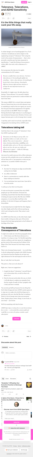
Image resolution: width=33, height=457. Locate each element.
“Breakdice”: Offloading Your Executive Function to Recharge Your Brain (11, 385)
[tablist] (8, 347)
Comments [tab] (5, 347)
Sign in (29, 2)
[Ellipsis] (31, 361)
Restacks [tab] (11, 347)
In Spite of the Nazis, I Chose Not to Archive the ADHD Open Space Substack (12, 400)
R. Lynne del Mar (9, 361)
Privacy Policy (16, 434)
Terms (19, 446)
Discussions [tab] (13, 378)
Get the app (24, 450)
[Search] (30, 378)
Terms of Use (24, 431)
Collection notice (26, 446)
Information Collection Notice (19, 433)
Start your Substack (12, 450)
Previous (6, 336)
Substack (9, 453)
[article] (16, 388)
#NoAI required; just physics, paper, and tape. (11, 389)
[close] (28, 402)
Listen (29, 14)
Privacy (15, 446)
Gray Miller (8, 13)
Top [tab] (3, 378)
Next (28, 336)
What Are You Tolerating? (10, 152)
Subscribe (24, 2)
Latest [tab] (7, 378)
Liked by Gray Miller (10, 363)
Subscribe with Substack (18, 428)
